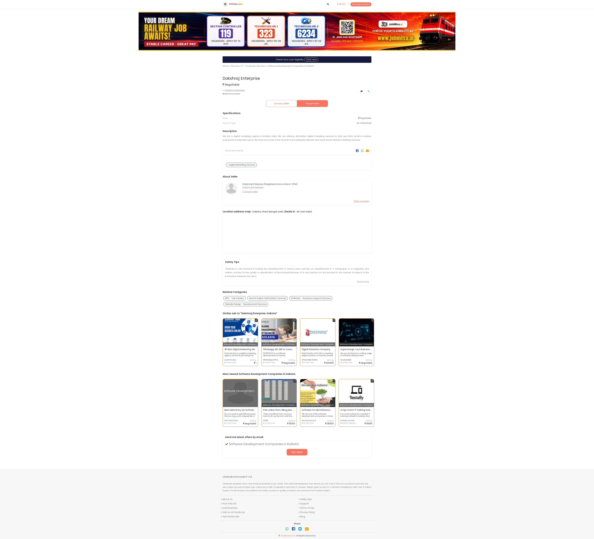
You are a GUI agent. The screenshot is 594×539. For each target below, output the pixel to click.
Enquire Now (312, 103)
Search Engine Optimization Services (267, 298)
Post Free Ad (229, 503)
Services (235, 66)
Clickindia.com (288, 535)
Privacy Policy (307, 512)
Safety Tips (306, 499)
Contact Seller (281, 103)
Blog (302, 516)
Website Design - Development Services (246, 304)
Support (304, 503)
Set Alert (297, 452)
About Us (227, 499)
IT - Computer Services (253, 66)
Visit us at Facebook (234, 512)
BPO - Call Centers (234, 298)
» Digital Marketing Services (241, 164)
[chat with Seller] (361, 91)
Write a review (361, 201)
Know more (363, 281)
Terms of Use (307, 507)
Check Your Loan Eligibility (296, 59)
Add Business (230, 507)
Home (226, 66)
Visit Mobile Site (231, 516)
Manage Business (361, 4)
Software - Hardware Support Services (311, 298)
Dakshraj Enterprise (235, 90)
